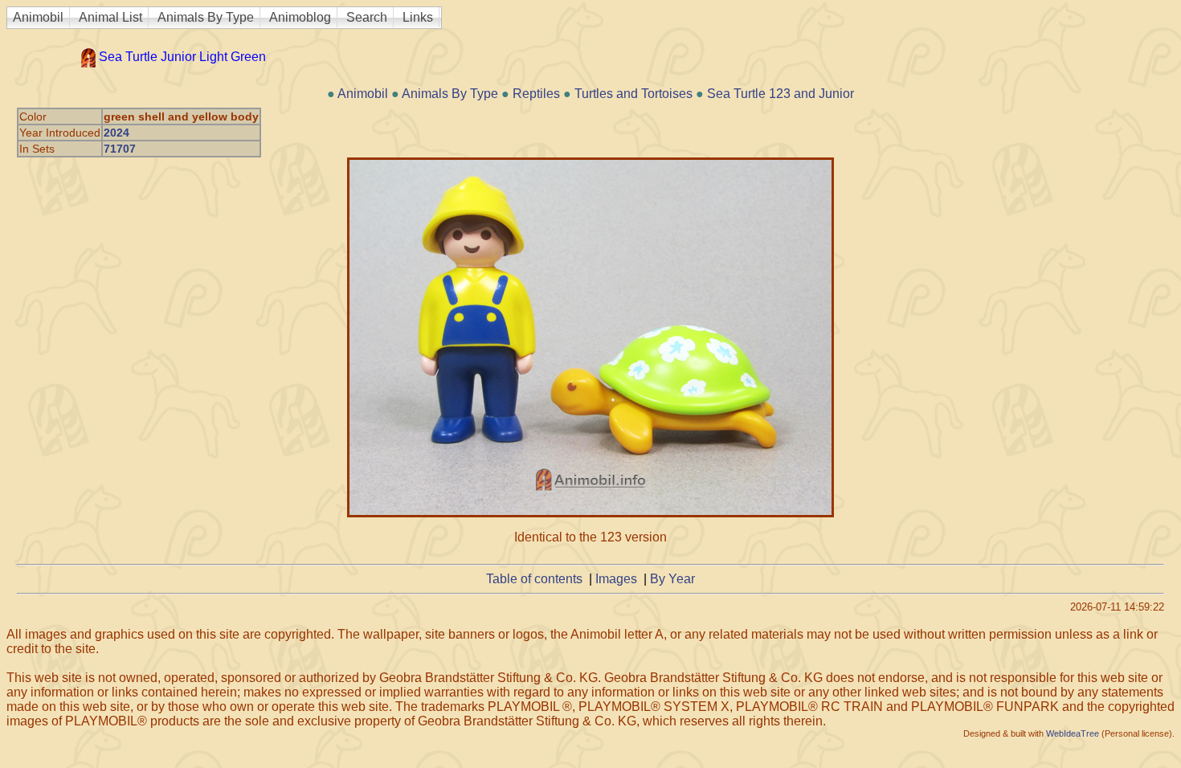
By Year (672, 579)
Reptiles (536, 93)
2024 (116, 132)
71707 (120, 148)
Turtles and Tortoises (633, 93)
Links (418, 17)
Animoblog (300, 17)
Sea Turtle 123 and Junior (780, 93)
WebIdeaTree (1072, 733)
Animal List (110, 17)
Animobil (38, 17)
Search (366, 17)
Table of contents (534, 579)
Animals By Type (205, 17)
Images (616, 579)
